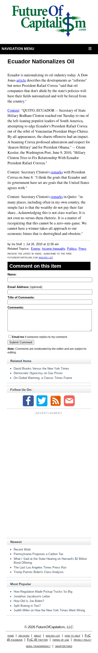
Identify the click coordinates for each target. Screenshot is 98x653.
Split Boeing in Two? (27, 605)
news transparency (38, 646)
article (21, 80)
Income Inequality (53, 248)
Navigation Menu (18, 49)
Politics (72, 248)
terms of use (60, 639)
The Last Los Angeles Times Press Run (40, 567)
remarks (57, 172)
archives (23, 635)
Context (13, 110)
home (11, 635)
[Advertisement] (49, 444)
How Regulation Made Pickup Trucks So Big (43, 591)
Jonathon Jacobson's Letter (32, 596)
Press (82, 248)
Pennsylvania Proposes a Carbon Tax (38, 554)
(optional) (25, 287)
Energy (35, 248)
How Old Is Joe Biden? (29, 601)
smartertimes (63, 646)
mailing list (46, 257)
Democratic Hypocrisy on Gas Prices (38, 373)
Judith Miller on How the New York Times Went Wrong (49, 610)
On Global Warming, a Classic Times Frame (43, 378)
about (37, 635)
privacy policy (82, 639)
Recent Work (22, 549)
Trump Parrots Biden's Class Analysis (39, 572)
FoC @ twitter (37, 639)
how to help (72, 635)
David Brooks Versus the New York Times (41, 368)
